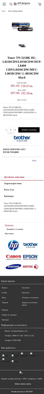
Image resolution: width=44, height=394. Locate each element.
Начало (4, 11)
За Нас (4, 293)
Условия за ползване (30, 298)
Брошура (9, 196)
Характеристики (13, 183)
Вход (4, 298)
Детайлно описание (14, 177)
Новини (5, 310)
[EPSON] (30, 257)
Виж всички (9, 234)
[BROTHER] (30, 245)
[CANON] (13, 257)
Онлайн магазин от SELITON (22, 392)
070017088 (16, 340)
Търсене (5, 302)
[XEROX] (30, 267)
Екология (25, 288)
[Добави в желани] (39, 123)
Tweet (34, 161)
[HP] (13, 245)
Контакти (25, 293)
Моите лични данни (23, 384)
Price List (9, 189)
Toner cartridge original (15, 11)
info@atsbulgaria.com (19, 331)
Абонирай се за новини (15, 229)
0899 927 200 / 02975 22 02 (23, 336)
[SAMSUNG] (13, 267)
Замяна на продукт (9, 315)
